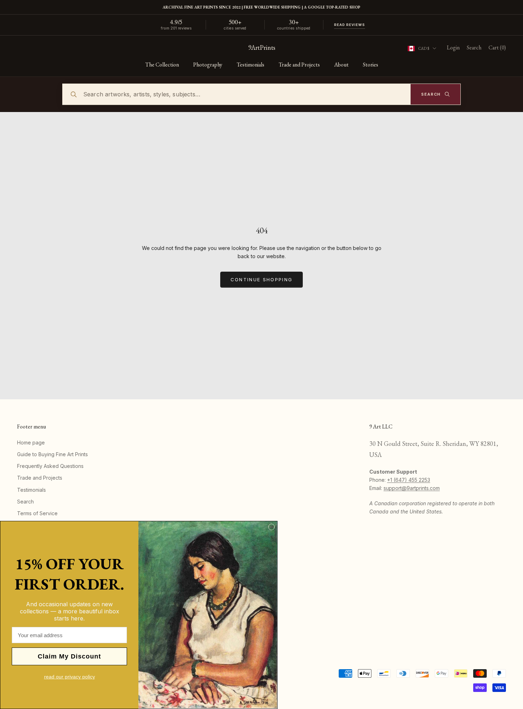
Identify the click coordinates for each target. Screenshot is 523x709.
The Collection (162, 64)
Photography (207, 64)
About (341, 64)
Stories (370, 64)
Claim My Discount (69, 656)
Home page (31, 442)
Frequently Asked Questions (50, 466)
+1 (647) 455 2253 (408, 480)
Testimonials (250, 64)
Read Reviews (349, 25)
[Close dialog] (271, 527)
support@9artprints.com (412, 488)
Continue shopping (262, 279)
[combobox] (261, 94)
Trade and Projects (299, 64)
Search (25, 502)
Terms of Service (37, 513)
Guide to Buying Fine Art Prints (52, 454)
